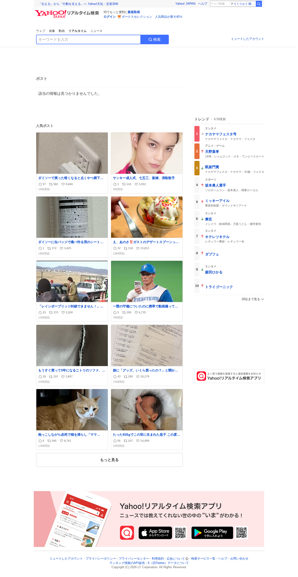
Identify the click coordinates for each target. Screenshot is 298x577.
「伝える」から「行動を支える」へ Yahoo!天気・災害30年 (78, 4)
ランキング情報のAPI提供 (127, 563)
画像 (52, 31)
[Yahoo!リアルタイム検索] (67, 11)
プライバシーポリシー (101, 558)
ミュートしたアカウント (247, 39)
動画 (62, 31)
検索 (157, 39)
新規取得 (134, 12)
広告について (176, 558)
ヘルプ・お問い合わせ (233, 558)
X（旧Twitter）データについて (168, 563)
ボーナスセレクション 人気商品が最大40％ (152, 16)
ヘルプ (202, 3)
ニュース (96, 31)
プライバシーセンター (134, 558)
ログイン (110, 16)
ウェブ (40, 31)
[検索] (259, 4)
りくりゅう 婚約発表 (244, 3)
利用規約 (158, 558)
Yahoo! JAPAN (185, 3)
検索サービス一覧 (203, 558)
